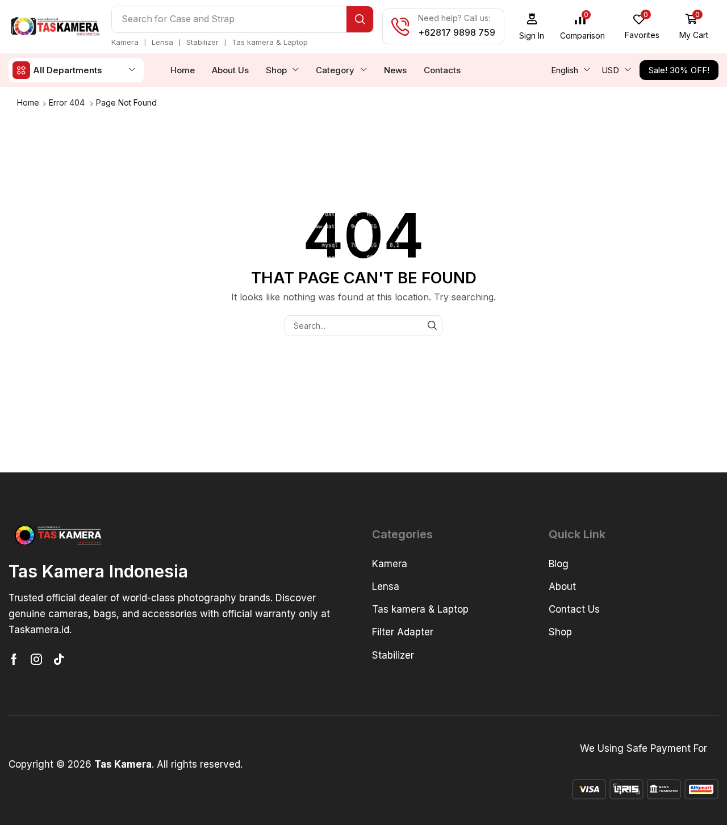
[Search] (359, 19)
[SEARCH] (431, 325)
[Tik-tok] (59, 659)
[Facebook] (14, 659)
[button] (532, 26)
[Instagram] (36, 659)
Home (28, 102)
